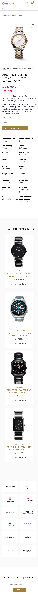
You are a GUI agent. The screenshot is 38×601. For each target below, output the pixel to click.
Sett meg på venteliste (14, 128)
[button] (33, 24)
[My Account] (27, 4)
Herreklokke (14, 68)
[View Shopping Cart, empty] (32, 3)
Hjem (5, 15)
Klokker (11, 15)
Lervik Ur (8, 3)
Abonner (19, 589)
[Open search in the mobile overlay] (19, 9)
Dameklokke (6, 68)
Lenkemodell (23, 68)
